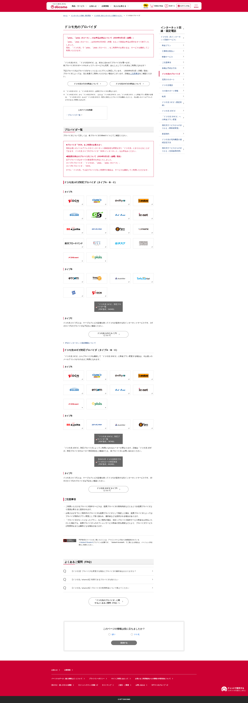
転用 (164, 96)
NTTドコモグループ (158, 685)
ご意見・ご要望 (123, 685)
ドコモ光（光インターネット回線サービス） (108, 15)
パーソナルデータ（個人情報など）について (66, 679)
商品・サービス (78, 6)
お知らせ (93, 6)
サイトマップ (106, 685)
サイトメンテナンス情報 (86, 685)
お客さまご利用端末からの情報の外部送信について (153, 679)
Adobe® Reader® (86, 542)
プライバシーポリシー (97, 679)
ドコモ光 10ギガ (168, 111)
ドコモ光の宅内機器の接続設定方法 (172, 140)
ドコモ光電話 (167, 85)
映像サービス (167, 57)
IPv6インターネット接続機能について (80, 343)
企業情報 (105, 6)
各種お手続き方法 (169, 68)
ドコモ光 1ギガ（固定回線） (172, 103)
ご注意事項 (134, 74)
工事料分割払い (168, 51)
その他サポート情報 (170, 91)
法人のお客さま (120, 6)
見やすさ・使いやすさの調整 (61, 685)
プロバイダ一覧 (74, 115)
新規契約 (165, 134)
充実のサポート (168, 79)
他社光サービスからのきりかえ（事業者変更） (172, 126)
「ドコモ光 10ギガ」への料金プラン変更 (171, 117)
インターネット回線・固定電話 (81, 15)
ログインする (184, 6)
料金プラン (166, 45)
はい (113, 634)
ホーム (65, 15)
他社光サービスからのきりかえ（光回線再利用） (172, 149)
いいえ (137, 634)
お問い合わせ (140, 685)
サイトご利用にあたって (119, 679)
